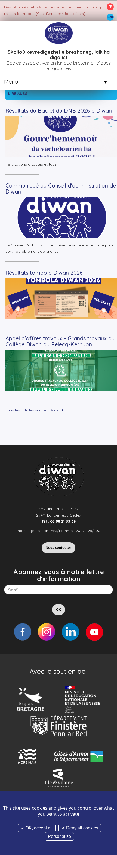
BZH (110, 17)
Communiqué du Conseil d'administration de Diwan (60, 188)
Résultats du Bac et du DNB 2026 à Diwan (58, 110)
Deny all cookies (81, 828)
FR (110, 6)
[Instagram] (46, 632)
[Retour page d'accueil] (58, 32)
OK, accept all (38, 828)
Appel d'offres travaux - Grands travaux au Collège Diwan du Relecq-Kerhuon (60, 341)
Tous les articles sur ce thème (32, 410)
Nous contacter (58, 548)
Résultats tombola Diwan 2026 (44, 272)
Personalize (59, 836)
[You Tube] (94, 632)
